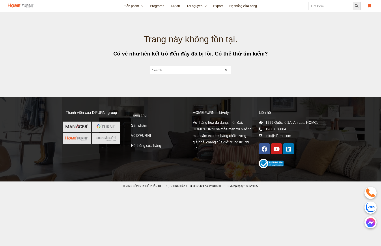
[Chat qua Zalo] (370, 208)
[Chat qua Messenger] (370, 222)
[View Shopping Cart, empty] (369, 6)
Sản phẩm (139, 125)
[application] (141, 6)
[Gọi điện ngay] (370, 193)
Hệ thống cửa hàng (146, 146)
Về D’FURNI (141, 135)
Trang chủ (139, 115)
